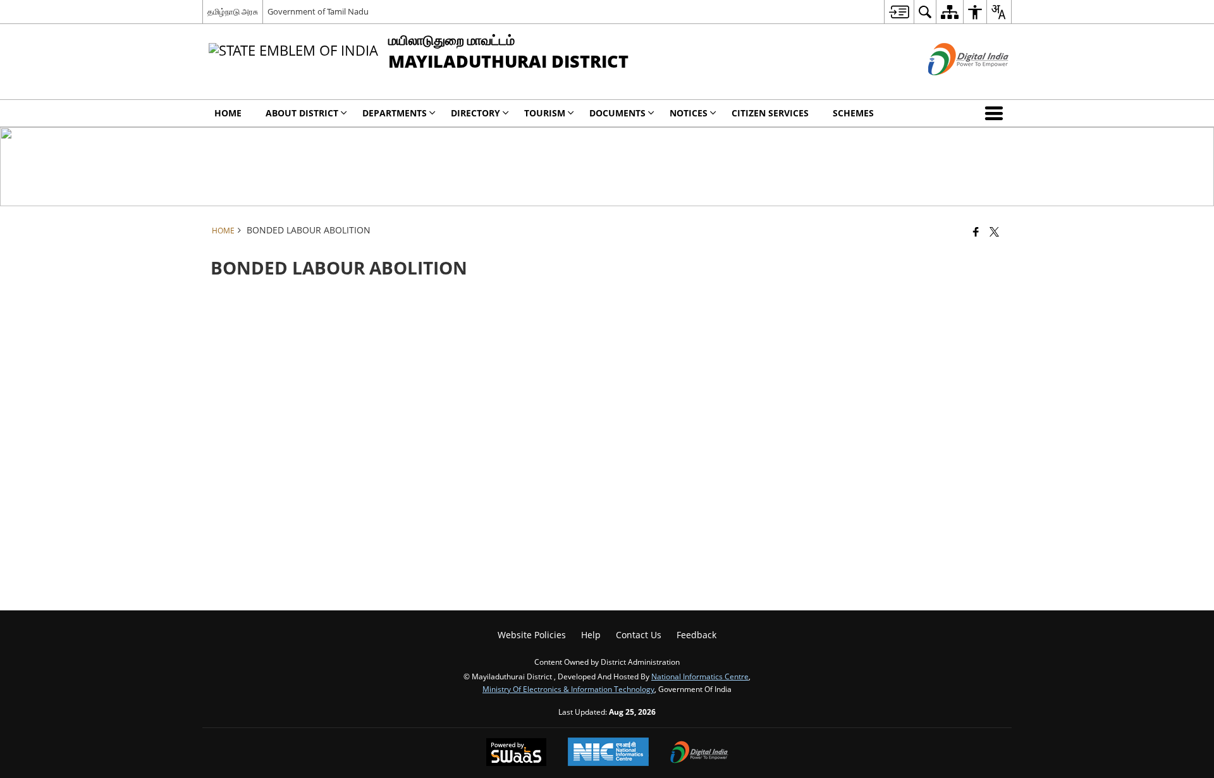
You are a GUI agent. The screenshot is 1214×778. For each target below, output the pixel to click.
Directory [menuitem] (475, 113)
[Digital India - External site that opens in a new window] (952, 86)
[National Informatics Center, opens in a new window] (608, 753)
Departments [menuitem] (394, 113)
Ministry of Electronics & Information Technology (568, 689)
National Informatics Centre (700, 676)
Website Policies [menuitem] (532, 635)
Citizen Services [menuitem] (770, 113)
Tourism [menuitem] (544, 113)
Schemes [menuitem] (853, 113)
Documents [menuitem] (617, 113)
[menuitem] (899, 11)
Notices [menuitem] (689, 113)
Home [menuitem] (228, 113)
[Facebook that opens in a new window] (976, 231)
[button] (996, 113)
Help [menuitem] (591, 635)
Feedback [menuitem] (696, 635)
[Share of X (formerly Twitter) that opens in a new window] (994, 231)
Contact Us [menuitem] (638, 635)
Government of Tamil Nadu (318, 11)
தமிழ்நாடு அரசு (232, 11)
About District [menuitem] (302, 113)
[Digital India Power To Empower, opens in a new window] (699, 753)
